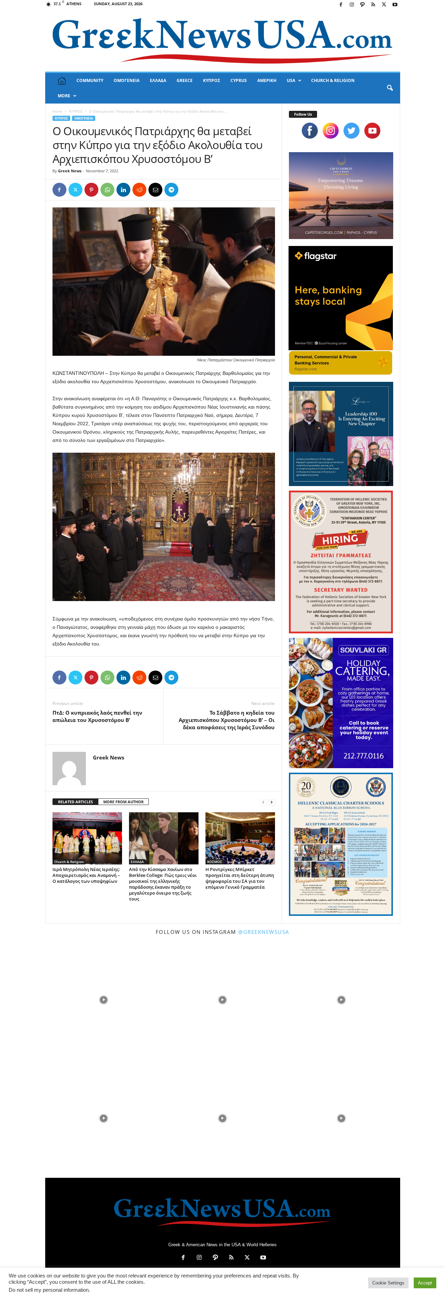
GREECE (185, 80)
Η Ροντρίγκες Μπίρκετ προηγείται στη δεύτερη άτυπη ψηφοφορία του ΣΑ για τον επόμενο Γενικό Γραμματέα (239, 878)
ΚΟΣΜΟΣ (214, 861)
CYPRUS (238, 80)
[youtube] (372, 131)
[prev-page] (263, 802)
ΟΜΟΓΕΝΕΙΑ (126, 80)
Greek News (69, 170)
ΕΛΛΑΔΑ (158, 80)
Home (57, 111)
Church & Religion (69, 861)
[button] (389, 88)
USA (291, 80)
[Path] (362, 5)
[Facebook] (341, 5)
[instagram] (330, 131)
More (64, 96)
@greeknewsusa (264, 931)
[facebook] (309, 131)
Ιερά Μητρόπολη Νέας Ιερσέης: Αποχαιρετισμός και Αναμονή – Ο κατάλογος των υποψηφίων (86, 875)
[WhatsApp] (107, 190)
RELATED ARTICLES (75, 801)
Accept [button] (425, 1282)
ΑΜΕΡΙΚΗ (266, 80)
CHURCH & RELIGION (333, 80)
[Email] (155, 190)
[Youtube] (395, 5)
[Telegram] (171, 190)
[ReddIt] (139, 190)
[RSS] (373, 5)
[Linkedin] (123, 190)
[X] (384, 5)
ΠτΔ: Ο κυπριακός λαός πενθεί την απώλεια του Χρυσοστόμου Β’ (97, 716)
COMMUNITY (89, 80)
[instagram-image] (104, 999)
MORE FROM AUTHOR (123, 801)
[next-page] (271, 802)
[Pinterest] (91, 190)
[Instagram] (352, 5)
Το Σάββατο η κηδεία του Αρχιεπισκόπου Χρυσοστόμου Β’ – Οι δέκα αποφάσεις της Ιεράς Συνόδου (227, 720)
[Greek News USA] (222, 41)
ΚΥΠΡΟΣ (211, 80)
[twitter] (351, 131)
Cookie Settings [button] (388, 1282)
